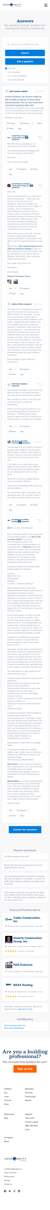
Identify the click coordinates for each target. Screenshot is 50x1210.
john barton (15, 91)
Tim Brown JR (17, 441)
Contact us (8, 1184)
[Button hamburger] (45, 5)
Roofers (10, 117)
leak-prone (27, 547)
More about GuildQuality (14, 1028)
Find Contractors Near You (15, 1025)
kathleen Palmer (18, 304)
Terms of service (10, 1172)
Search (25, 53)
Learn (6, 1096)
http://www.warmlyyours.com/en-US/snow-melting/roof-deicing (26, 247)
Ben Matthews (17, 519)
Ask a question (25, 61)
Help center (30, 1118)
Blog (6, 1118)
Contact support (31, 1121)
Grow (6, 1104)
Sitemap (7, 1180)
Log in (27, 1129)
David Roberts (17, 184)
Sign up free (25, 1069)
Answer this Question (25, 829)
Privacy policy (9, 1176)
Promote (7, 1100)
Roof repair (18, 117)
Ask (5, 1092)
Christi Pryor (16, 136)
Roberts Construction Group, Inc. (21, 185)
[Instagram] (14, 1191)
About (6, 1141)
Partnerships (30, 1096)
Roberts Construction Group (18, 276)
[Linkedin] (19, 1191)
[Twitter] (10, 1191)
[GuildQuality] (12, 5)
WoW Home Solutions (19, 384)
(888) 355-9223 (31, 1125)
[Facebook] (5, 1191)
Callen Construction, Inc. (20, 137)
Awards (28, 1100)
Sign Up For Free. (25, 1009)
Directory (29, 1092)
